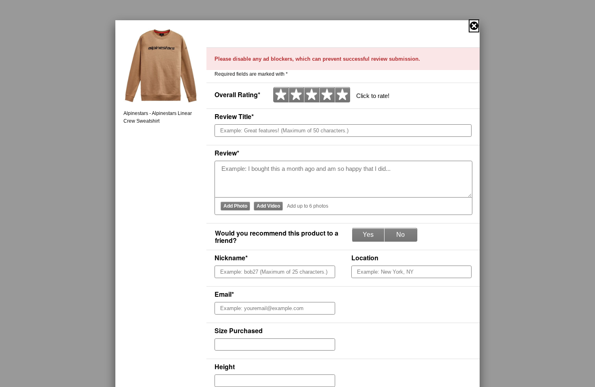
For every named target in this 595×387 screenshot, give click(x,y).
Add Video (268, 206)
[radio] (281, 94)
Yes (368, 234)
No (400, 234)
